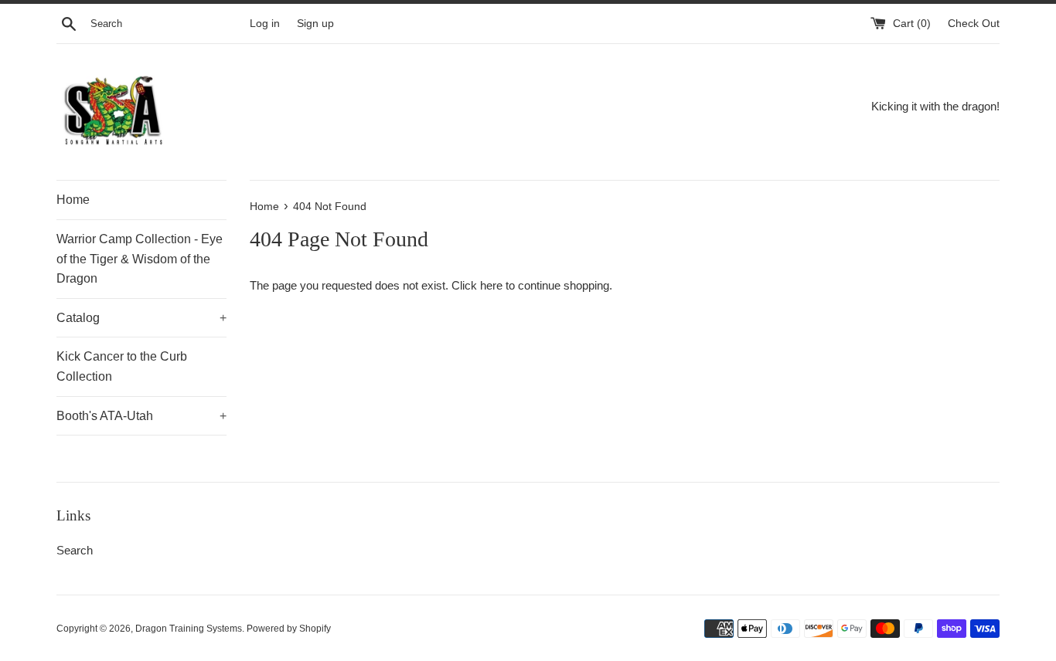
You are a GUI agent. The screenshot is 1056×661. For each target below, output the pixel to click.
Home (73, 199)
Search (74, 550)
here (491, 285)
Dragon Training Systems (188, 628)
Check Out (974, 23)
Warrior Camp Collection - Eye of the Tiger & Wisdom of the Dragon (139, 258)
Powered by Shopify (289, 628)
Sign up (315, 23)
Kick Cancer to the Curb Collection (121, 366)
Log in (265, 23)
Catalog (141, 317)
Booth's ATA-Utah (141, 415)
